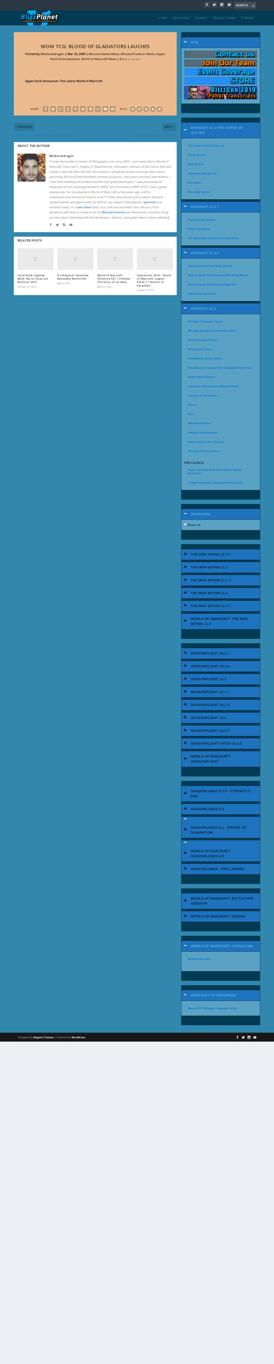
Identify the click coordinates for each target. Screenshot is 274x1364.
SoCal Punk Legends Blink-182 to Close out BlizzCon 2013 (33, 278)
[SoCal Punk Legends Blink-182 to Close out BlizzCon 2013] (36, 259)
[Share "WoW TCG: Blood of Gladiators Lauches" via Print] (112, 109)
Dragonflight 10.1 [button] (208, 718)
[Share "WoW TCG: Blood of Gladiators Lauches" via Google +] (60, 109)
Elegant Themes (43, 1037)
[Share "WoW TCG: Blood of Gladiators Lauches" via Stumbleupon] (98, 109)
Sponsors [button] (200, 514)
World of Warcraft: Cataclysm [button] (222, 946)
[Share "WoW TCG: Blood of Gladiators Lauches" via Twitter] (53, 109)
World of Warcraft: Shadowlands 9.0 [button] (211, 853)
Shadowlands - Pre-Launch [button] (217, 869)
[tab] (220, 42)
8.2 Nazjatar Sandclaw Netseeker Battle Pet (73, 276)
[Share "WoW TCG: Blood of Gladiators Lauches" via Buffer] (90, 109)
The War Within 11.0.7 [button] (211, 606)
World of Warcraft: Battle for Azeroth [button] (222, 901)
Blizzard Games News (104, 54)
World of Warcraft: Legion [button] (218, 916)
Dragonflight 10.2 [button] (208, 679)
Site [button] (195, 42)
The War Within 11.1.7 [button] (211, 580)
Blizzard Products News (138, 54)
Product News (224, 18)
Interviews (181, 18)
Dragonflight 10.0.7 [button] (210, 730)
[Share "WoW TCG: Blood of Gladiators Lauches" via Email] (105, 109)
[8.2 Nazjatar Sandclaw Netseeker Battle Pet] (75, 259)
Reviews (201, 18)
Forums (247, 18)
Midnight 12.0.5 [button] (205, 253)
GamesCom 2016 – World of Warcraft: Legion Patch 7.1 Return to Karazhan (154, 280)
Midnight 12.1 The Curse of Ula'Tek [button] (217, 130)
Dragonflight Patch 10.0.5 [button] (216, 743)
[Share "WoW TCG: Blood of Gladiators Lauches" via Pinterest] (75, 109)
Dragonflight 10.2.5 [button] (210, 666)
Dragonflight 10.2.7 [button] (210, 653)
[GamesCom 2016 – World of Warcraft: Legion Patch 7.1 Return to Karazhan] (155, 259)
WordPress (78, 1037)
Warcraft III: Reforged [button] (213, 995)
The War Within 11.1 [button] (209, 593)
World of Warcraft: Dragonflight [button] (211, 759)
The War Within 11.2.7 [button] (211, 554)
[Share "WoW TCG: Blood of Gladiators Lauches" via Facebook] (45, 109)
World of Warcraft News (98, 59)
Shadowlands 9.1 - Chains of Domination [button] (218, 830)
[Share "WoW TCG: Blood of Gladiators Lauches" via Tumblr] (68, 109)
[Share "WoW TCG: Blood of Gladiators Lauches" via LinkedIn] (83, 109)
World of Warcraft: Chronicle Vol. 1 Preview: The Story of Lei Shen (114, 278)
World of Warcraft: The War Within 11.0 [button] (219, 621)
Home (162, 18)
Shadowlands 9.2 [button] (207, 809)
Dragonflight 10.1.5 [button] (210, 705)
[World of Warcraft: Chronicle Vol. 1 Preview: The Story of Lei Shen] (115, 259)
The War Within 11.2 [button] (209, 567)
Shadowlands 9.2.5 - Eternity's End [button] (221, 793)
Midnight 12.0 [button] (203, 308)
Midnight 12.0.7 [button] (205, 207)
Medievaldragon (52, 54)
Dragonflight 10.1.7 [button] (210, 692)
